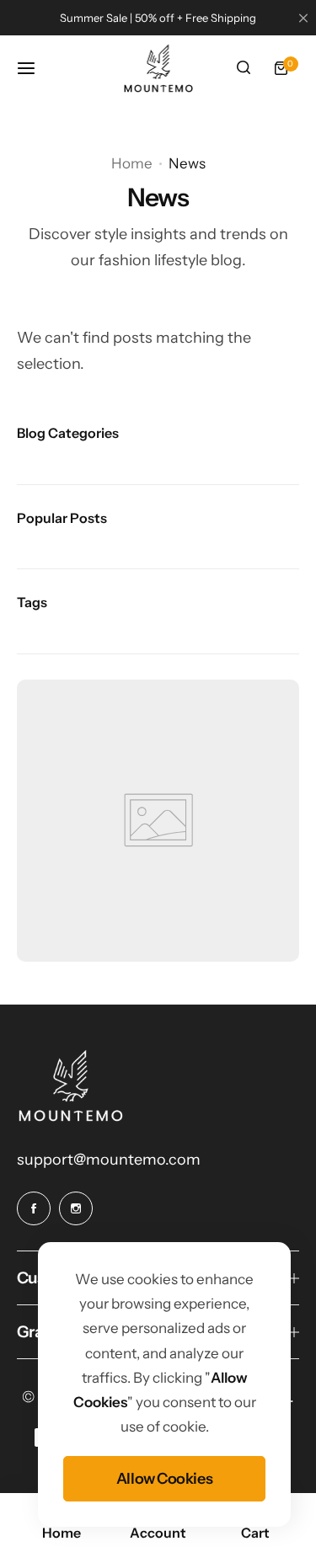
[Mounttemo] (158, 68)
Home (132, 163)
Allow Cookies (164, 1478)
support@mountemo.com (109, 1159)
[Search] (243, 68)
